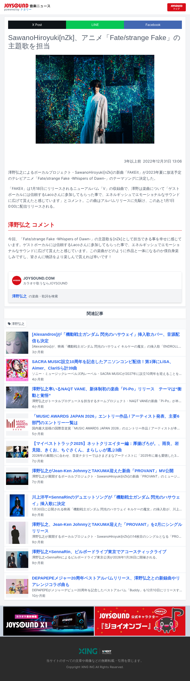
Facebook (153, 25)
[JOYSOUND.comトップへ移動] (176, 7)
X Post (37, 25)
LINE (95, 25)
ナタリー (26, 9)
